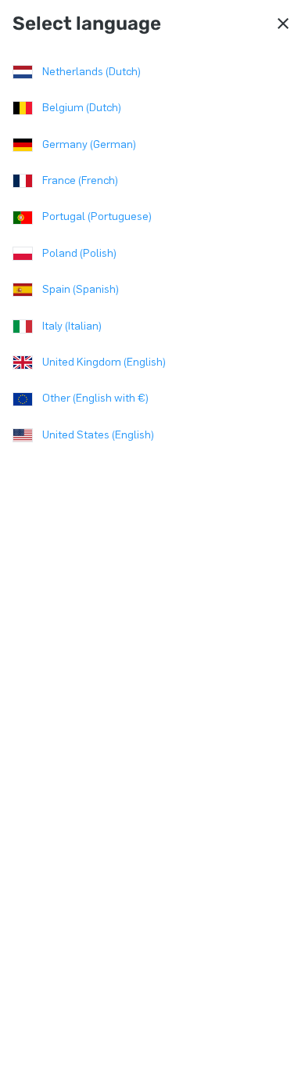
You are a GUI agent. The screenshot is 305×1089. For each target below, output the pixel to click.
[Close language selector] (283, 23)
